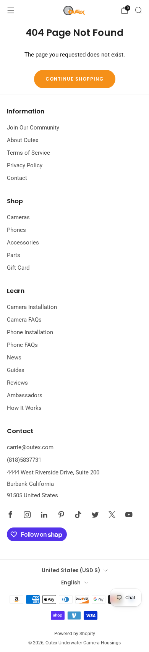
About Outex (22, 140)
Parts (13, 255)
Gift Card (18, 267)
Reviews (17, 382)
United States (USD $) (71, 570)
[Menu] (11, 10)
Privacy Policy (24, 165)
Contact (17, 178)
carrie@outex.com (30, 447)
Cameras (18, 217)
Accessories (23, 242)
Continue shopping (74, 79)
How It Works (24, 407)
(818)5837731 (24, 459)
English (71, 582)
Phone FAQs (22, 344)
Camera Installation (32, 307)
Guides (15, 370)
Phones (16, 230)
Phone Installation (30, 332)
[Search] (138, 10)
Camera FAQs (24, 319)
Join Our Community (33, 127)
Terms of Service (28, 152)
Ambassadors (24, 395)
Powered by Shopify (74, 633)
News (14, 357)
